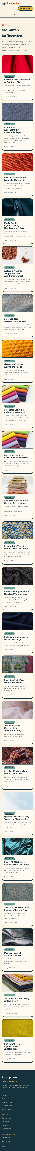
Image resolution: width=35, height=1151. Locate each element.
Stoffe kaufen (6, 1128)
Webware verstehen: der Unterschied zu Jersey (16, 501)
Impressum (6, 1138)
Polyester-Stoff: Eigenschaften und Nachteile (12, 1046)
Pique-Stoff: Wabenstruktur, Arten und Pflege (12, 130)
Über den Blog (6, 1141)
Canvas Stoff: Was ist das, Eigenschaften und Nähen (16, 908)
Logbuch (15, 14)
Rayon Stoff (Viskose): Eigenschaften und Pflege (16, 863)
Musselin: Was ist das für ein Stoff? (12, 954)
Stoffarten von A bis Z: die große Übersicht (15, 411)
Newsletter (5, 1121)
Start (7, 14)
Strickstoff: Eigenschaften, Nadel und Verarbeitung (17, 592)
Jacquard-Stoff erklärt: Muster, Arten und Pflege (16, 547)
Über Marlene (6, 1118)
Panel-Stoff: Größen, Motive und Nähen (14, 681)
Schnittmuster (7, 1109)
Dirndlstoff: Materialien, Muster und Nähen (15, 772)
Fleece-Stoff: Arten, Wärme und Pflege (13, 365)
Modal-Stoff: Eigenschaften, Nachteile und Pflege (14, 225)
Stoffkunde (25, 14)
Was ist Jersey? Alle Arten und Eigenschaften (16, 456)
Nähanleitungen (7, 1102)
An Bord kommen (25, 8)
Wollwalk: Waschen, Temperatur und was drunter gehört (13, 273)
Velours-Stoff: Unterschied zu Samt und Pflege (17, 80)
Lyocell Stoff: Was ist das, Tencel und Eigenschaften (16, 817)
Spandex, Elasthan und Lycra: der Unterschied (15, 178)
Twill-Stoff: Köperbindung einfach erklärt (16, 999)
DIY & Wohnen (7, 1106)
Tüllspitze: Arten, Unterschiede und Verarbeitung (12, 728)
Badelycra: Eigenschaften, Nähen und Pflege (16, 638)
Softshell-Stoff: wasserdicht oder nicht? (15, 320)
